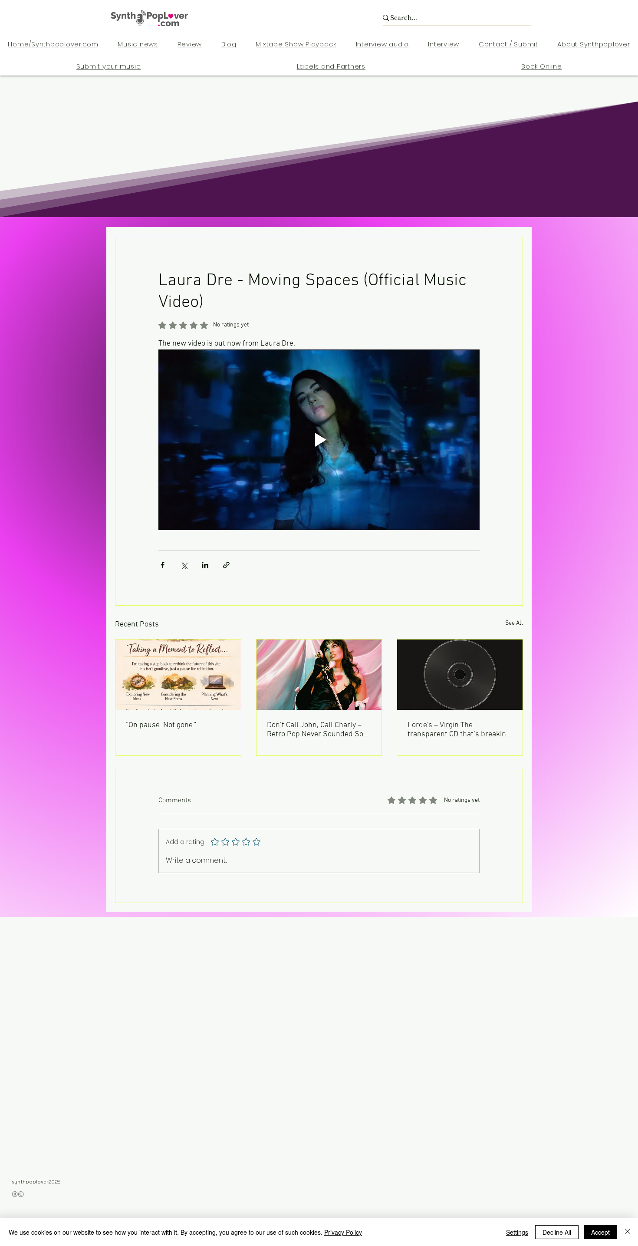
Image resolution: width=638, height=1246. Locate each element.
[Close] (627, 1232)
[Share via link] (226, 565)
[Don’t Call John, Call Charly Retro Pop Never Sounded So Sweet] (319, 674)
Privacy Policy (343, 1232)
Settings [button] (517, 1232)
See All (514, 623)
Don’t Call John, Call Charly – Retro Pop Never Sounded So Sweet (315, 730)
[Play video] (319, 439)
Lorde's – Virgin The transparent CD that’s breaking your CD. (459, 730)
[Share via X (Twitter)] (184, 565)
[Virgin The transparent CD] (460, 674)
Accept (600, 1232)
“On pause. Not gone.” (161, 725)
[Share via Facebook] (162, 565)
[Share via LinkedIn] (205, 565)
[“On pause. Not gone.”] (178, 674)
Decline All (557, 1232)
